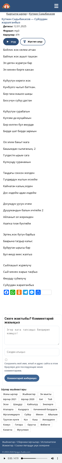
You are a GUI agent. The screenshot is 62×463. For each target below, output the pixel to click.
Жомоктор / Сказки (12, 445)
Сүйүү (27, 414)
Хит (41, 399)
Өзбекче (45, 424)
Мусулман (23, 429)
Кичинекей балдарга (45, 409)
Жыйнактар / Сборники (15, 441)
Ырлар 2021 (9, 399)
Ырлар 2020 (27, 399)
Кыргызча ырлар (16, 13)
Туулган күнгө (11, 419)
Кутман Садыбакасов (42, 13)
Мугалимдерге (11, 414)
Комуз (6, 424)
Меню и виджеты (56, 6)
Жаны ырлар (10, 394)
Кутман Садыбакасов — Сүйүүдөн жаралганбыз (24, 20)
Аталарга (8, 409)
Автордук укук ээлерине (36, 445)
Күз (26, 419)
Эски (5, 404)
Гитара (19, 424)
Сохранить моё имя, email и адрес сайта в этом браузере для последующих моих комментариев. (31, 367)
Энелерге (48, 404)
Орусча (32, 424)
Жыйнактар (28, 394)
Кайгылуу (32, 404)
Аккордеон (48, 419)
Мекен (39, 414)
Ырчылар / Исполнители (42, 441)
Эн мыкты (45, 394)
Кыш (35, 419)
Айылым (53, 414)
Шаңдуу (17, 404)
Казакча (7, 429)
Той (50, 399)
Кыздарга (23, 409)
